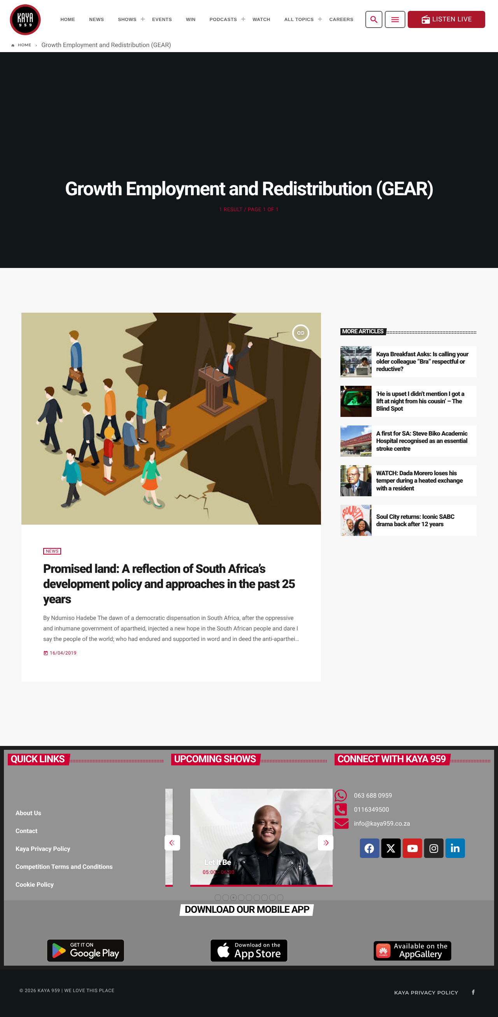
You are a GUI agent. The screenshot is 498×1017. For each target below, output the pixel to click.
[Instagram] (434, 848)
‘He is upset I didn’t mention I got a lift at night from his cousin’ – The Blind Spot (420, 401)
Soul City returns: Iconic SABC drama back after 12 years (415, 520)
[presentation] (172, 843)
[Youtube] (412, 848)
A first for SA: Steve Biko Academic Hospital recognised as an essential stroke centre (421, 441)
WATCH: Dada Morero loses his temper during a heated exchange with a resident (419, 480)
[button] (218, 897)
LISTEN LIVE (446, 20)
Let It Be (198, 862)
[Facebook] (369, 848)
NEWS (52, 551)
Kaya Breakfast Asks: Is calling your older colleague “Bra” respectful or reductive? (422, 361)
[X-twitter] (391, 848)
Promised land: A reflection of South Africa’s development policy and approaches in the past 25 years (169, 584)
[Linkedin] (455, 848)
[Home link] (25, 19)
